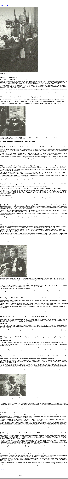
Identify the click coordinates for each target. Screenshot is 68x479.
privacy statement (14, 469)
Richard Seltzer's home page (6, 2)
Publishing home (15, 2)
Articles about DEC (4, 5)
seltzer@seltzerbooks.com (5, 469)
